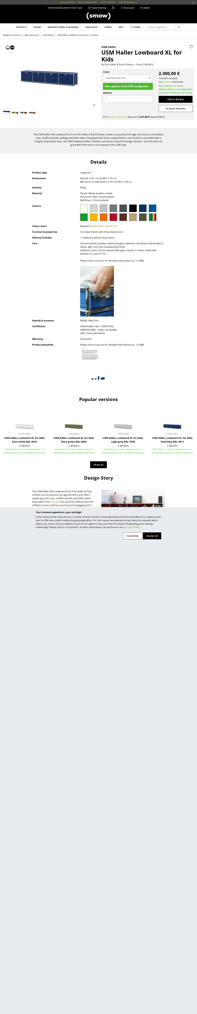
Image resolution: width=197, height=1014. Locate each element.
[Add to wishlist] (191, 47)
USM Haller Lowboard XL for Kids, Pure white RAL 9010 (24, 439)
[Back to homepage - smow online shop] (98, 16)
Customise (132, 535)
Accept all (152, 535)
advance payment (117, 116)
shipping (167, 81)
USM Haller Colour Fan (104, 226)
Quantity (107, 92)
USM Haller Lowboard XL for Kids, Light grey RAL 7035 (123, 439)
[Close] (193, 2)
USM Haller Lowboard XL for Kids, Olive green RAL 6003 (74, 439)
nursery (54, 501)
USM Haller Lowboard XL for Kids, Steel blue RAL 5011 (172, 439)
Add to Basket (175, 99)
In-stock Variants (175, 108)
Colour (106, 72)
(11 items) (77, 35)
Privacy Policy (132, 527)
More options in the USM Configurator (127, 86)
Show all (98, 464)
